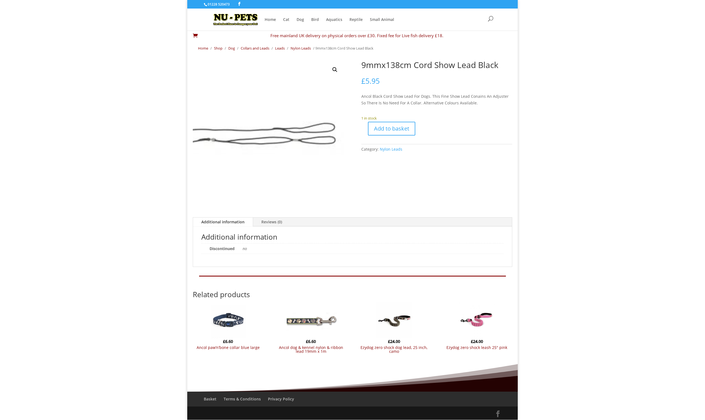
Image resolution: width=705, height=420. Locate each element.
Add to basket (391, 128)
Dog (300, 20)
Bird (315, 20)
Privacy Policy (281, 399)
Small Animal (382, 20)
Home (270, 20)
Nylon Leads (301, 48)
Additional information (223, 221)
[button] (335, 70)
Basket (210, 399)
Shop (218, 48)
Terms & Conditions (242, 399)
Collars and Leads (255, 48)
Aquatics (334, 20)
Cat (286, 20)
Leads (280, 48)
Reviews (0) (271, 221)
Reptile (356, 20)
